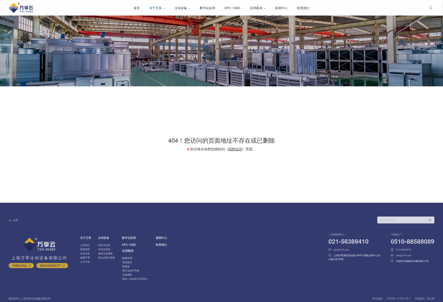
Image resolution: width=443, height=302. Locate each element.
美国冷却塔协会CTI (50, 265)
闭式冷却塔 (104, 245)
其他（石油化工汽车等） (135, 278)
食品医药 (127, 262)
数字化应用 (207, 8)
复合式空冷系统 (106, 257)
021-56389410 (348, 241)
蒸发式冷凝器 (105, 253)
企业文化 (85, 253)
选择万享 (85, 257)
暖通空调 (127, 258)
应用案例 (256, 8)
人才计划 (85, 261)
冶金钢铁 (127, 274)
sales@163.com (341, 249)
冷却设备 (180, 8)
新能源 (126, 266)
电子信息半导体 (130, 270)
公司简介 (85, 245)
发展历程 (85, 249)
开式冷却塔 (104, 249)
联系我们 (303, 8)
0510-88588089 (412, 241)
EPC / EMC (233, 8)
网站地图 (377, 298)
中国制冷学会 (19, 265)
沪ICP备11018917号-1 (398, 298)
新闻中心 (281, 8)
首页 (137, 8)
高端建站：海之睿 (424, 298)
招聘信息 (235, 148)
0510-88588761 (403, 249)
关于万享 (155, 8)
